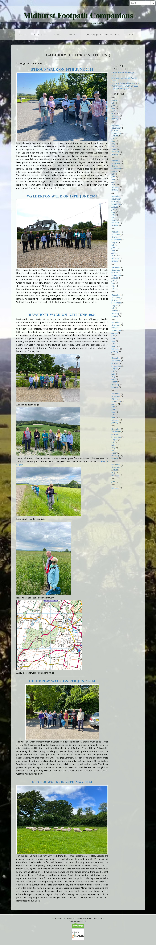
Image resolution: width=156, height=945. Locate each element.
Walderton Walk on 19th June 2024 (62, 196)
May (113, 108)
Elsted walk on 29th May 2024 (62, 781)
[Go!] (153, 3)
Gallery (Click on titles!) (102, 34)
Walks (73, 34)
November (116, 128)
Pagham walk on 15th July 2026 (124, 86)
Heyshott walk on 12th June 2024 (62, 314)
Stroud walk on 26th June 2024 (62, 69)
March (114, 113)
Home (22, 34)
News (57, 34)
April (113, 111)
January (114, 118)
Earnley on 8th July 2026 (121, 88)
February (115, 116)
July (113, 103)
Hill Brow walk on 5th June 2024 (62, 680)
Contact (40, 34)
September (116, 133)
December (115, 125)
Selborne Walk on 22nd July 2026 (125, 83)
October (114, 130)
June (113, 105)
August (114, 100)
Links (132, 34)
